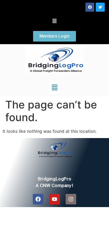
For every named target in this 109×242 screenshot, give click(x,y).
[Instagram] (71, 199)
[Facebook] (89, 7)
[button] (55, 21)
